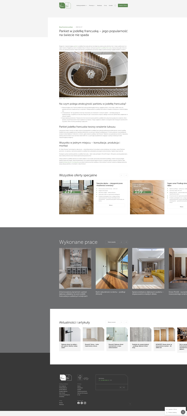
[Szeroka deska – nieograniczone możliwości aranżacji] (76, 197)
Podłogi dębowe (63, 387)
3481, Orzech (66, 98)
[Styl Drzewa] (65, 5)
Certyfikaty (61, 396)
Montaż (61, 402)
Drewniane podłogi (67, 27)
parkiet (75, 46)
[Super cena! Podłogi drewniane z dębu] (147, 197)
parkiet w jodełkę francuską (104, 48)
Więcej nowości (112, 322)
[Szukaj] (115, 5)
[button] (121, 175)
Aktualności (80, 387)
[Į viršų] (130, 404)
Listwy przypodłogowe (64, 394)
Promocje (91, 5)
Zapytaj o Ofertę (123, 5)
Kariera (79, 386)
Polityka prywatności (82, 391)
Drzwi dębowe (62, 386)
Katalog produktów (81, 5)
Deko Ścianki (62, 393)
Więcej (110, 205)
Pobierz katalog (172, 412)
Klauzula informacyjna (82, 393)
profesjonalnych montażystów (71, 162)
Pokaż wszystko (112, 242)
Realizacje (99, 5)
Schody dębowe (63, 389)
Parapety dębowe (63, 391)
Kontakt (111, 5)
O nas (105, 5)
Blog (60, 27)
